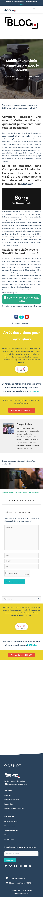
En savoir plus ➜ (20, 4)
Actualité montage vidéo (13, 105)
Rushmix (27, 323)
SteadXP (27, 183)
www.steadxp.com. (11, 293)
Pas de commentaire (24, 79)
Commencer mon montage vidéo (24, 299)
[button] (9, 500)
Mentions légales (19, 893)
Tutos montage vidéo (30, 105)
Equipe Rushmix (9, 76)
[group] (21, 483)
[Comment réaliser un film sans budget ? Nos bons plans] (21, 483)
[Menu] (34, 9)
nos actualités (27, 306)
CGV (27, 893)
